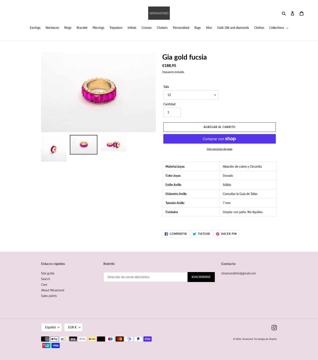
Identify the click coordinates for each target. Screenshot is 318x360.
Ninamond (247, 338)
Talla (166, 87)
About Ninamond (52, 290)
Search (45, 279)
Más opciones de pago (219, 149)
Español (50, 327)
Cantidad (169, 104)
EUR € (72, 327)
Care (44, 284)
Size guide (47, 273)
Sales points (49, 296)
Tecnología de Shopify (265, 338)
